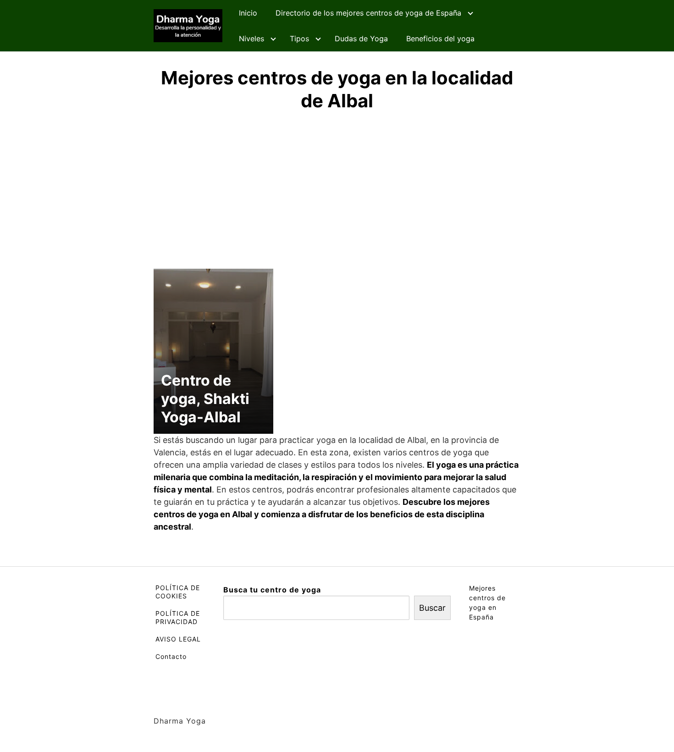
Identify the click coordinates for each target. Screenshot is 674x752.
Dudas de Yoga (361, 38)
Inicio (248, 12)
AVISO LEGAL (178, 639)
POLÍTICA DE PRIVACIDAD (177, 617)
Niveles (251, 38)
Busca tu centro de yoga (272, 589)
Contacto (171, 656)
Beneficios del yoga (440, 38)
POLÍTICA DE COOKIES (177, 592)
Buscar (432, 608)
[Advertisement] (337, 188)
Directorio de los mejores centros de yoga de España (368, 12)
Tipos (299, 38)
